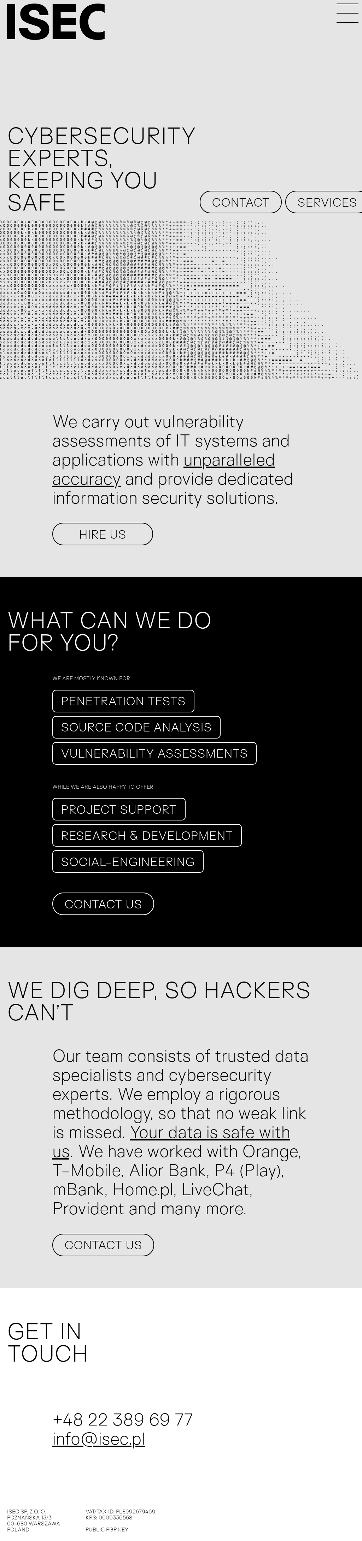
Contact (241, 202)
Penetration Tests (123, 700)
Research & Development (147, 835)
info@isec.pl (98, 1438)
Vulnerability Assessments (154, 753)
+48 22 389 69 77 (122, 1419)
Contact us (103, 903)
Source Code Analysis (136, 726)
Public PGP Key (107, 1530)
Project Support (119, 809)
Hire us (102, 534)
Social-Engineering (128, 861)
